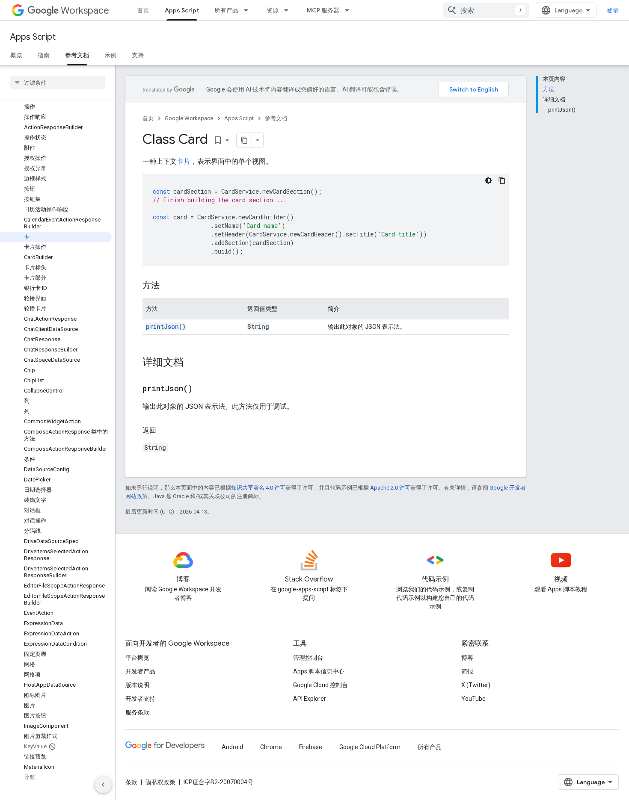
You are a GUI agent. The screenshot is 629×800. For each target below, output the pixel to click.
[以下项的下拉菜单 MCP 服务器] (349, 10)
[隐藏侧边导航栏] (103, 784)
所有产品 (226, 10)
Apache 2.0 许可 (390, 487)
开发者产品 (140, 671)
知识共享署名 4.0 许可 (258, 487)
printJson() (166, 326)
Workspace (85, 10)
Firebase (310, 747)
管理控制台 (308, 657)
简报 (467, 671)
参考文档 (77, 55)
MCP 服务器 (323, 10)
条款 (131, 782)
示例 (110, 55)
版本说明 (137, 685)
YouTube (473, 698)
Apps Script (182, 10)
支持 (138, 55)
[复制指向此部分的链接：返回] (164, 430)
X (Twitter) (475, 685)
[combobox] (486, 10)
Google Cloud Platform (370, 747)
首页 (143, 10)
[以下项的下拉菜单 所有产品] (248, 10)
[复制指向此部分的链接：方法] (168, 286)
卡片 (183, 161)
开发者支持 (140, 698)
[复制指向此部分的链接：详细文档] (192, 363)
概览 (16, 55)
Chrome (271, 747)
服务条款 (137, 712)
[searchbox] (57, 82)
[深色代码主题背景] (488, 180)
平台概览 (137, 657)
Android (232, 747)
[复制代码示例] (502, 180)
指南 (44, 55)
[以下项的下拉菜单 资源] (289, 10)
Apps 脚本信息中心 (318, 671)
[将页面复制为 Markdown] (244, 140)
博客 (467, 657)
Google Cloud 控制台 (320, 685)
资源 (273, 10)
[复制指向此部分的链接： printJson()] (203, 389)
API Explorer (309, 698)
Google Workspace (189, 118)
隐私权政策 (160, 782)
